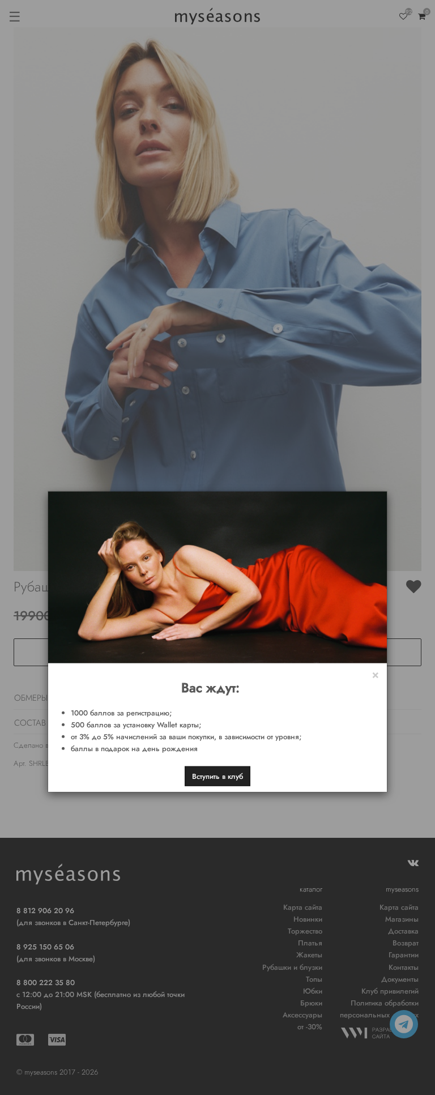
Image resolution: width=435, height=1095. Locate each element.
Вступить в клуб (217, 775)
